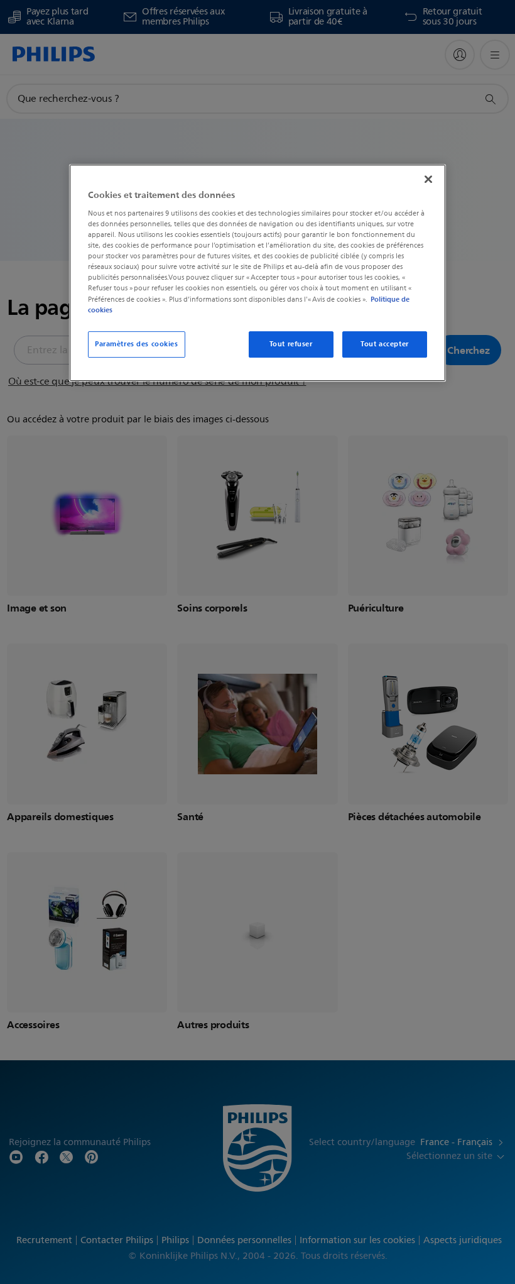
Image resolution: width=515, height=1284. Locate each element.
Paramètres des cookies (136, 343)
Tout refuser (291, 343)
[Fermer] (428, 180)
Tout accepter (384, 343)
